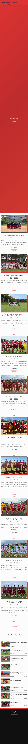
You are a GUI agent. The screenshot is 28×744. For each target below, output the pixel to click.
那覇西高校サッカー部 (9, 2)
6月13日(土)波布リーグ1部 (14, 560)
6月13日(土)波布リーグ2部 (14, 519)
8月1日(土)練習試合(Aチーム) (16, 680)
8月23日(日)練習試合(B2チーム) (14, 235)
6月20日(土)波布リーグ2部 (14, 477)
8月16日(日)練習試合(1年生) (16, 687)
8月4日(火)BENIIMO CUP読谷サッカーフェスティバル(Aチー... (18, 673)
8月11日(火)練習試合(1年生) (16, 658)
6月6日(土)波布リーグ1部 (14, 602)
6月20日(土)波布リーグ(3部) (14, 437)
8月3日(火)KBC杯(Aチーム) (16, 650)
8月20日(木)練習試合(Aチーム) (17, 702)
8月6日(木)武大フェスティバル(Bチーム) (18, 665)
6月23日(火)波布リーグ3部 (14, 396)
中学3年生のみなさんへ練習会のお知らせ (18, 643)
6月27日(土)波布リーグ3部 (14, 356)
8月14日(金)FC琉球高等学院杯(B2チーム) (14, 275)
